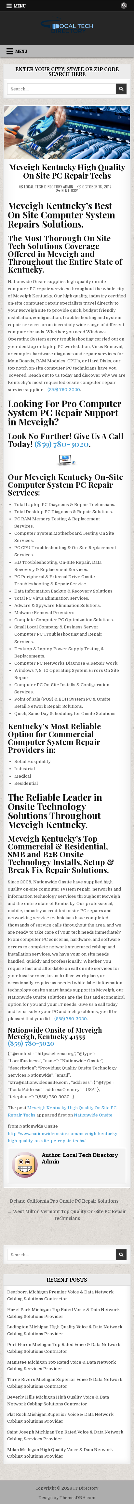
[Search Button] (124, 5)
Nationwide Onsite (93, 1115)
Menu (20, 5)
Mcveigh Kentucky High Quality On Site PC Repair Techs (67, 171)
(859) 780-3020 (63, 389)
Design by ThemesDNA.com (66, 1498)
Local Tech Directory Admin (48, 187)
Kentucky (69, 190)
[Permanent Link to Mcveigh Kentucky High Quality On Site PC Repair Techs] (67, 132)
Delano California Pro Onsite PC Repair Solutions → (67, 1201)
